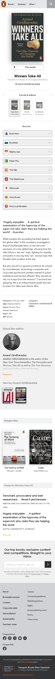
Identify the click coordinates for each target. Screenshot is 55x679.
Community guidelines (37, 596)
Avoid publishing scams (37, 610)
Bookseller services (11, 597)
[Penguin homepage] (3, 4)
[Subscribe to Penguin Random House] (48, 564)
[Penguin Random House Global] (10, 668)
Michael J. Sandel (14, 470)
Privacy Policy (47, 659)
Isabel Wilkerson (41, 470)
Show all (6, 534)
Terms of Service (27, 662)
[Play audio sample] (14, 67)
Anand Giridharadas (27, 84)
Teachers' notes (10, 624)
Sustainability (8, 619)
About (5, 591)
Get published (9, 613)
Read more (7, 374)
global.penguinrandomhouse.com (18, 674)
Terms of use (33, 619)
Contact (6, 602)
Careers (31, 591)
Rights (30, 605)
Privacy (30, 614)
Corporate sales (10, 608)
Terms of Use (35, 574)
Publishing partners (35, 601)
